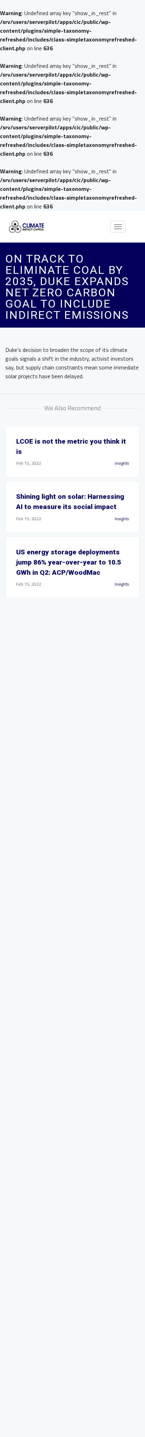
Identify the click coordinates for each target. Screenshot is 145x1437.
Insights (122, 463)
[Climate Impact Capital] (26, 226)
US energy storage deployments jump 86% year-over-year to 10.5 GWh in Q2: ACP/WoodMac (68, 562)
